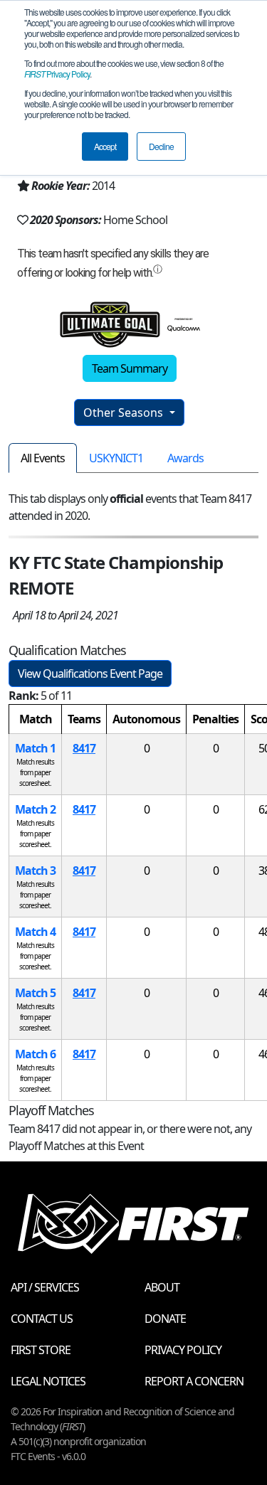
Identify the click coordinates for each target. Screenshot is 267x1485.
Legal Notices (48, 1381)
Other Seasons (124, 412)
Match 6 (35, 1054)
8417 (84, 748)
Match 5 (35, 993)
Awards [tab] (185, 458)
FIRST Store (40, 1350)
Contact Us (42, 1318)
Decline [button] (161, 146)
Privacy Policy (57, 74)
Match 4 (35, 932)
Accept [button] (105, 146)
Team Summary (129, 368)
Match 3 (35, 870)
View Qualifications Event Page (90, 673)
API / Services (45, 1287)
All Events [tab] (43, 458)
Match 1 (35, 748)
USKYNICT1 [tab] (116, 458)
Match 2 (35, 809)
